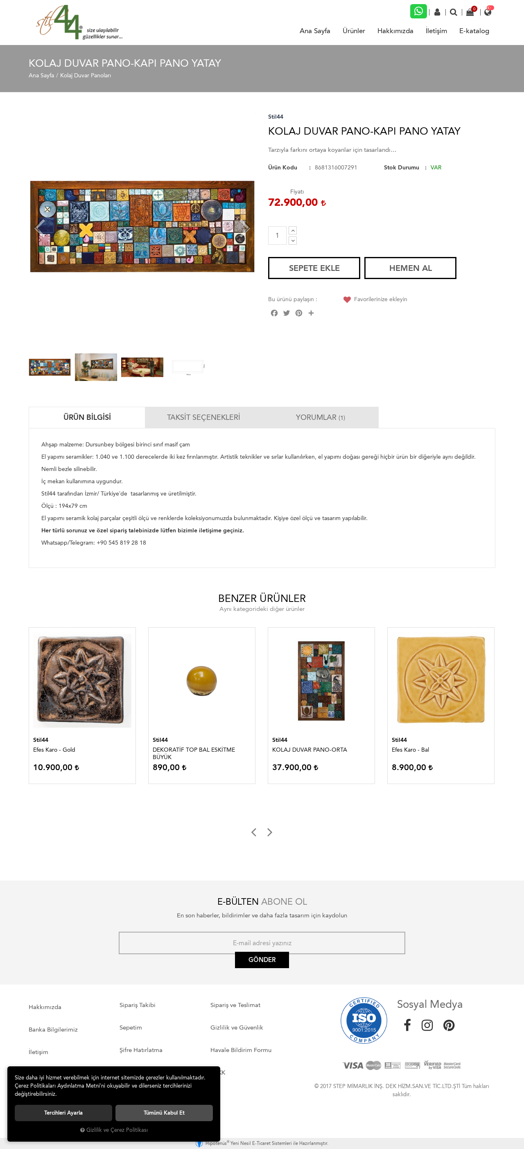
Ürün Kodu (282, 167)
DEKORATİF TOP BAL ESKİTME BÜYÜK (194, 753)
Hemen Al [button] (410, 268)
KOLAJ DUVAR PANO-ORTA (309, 749)
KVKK (217, 1072)
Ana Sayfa (315, 31)
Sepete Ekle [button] (314, 268)
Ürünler (354, 31)
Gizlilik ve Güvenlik (236, 1027)
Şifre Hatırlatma (141, 1050)
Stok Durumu (401, 167)
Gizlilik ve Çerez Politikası (117, 1130)
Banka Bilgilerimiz (53, 1029)
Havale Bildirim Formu (240, 1050)
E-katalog (474, 31)
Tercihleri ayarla (63, 1113)
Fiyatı (297, 191)
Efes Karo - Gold (54, 749)
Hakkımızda (395, 31)
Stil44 (275, 116)
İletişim (436, 31)
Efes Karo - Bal (410, 749)
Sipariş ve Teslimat (235, 1005)
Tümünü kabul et (164, 1113)
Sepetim (131, 1027)
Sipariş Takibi (138, 1005)
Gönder (262, 960)
